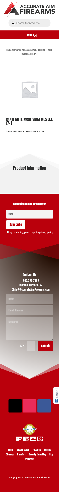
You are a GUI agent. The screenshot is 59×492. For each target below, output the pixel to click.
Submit (45, 345)
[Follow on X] (15, 405)
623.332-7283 (31, 280)
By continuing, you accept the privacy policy (31, 232)
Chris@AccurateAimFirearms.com (31, 289)
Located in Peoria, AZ (30, 285)
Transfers (21, 455)
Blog (51, 455)
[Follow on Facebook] (44, 405)
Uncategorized (29, 50)
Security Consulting (37, 455)
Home (8, 50)
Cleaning (10, 455)
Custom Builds (23, 450)
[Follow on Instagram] (29, 405)
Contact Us (29, 459)
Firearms (17, 50)
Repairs (47, 450)
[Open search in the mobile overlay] (29, 23)
